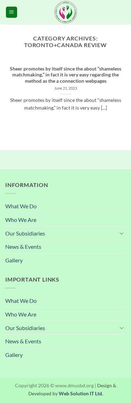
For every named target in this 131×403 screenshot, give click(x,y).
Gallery (14, 260)
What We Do (21, 206)
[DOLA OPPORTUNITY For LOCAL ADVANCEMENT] (66, 12)
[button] (11, 12)
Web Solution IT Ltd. (81, 393)
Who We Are (20, 219)
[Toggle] (121, 233)
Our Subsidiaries (25, 233)
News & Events (23, 246)
